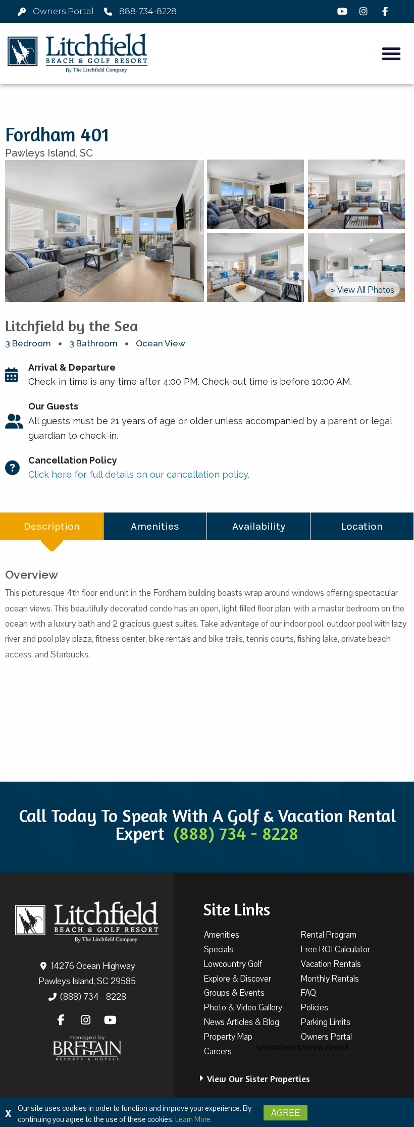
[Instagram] (365, 11)
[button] (391, 53)
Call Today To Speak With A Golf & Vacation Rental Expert (207, 824)
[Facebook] (387, 11)
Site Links (236, 909)
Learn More (193, 1119)
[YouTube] (344, 11)
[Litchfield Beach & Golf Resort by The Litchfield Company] (77, 53)
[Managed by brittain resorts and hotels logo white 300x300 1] (87, 1048)
